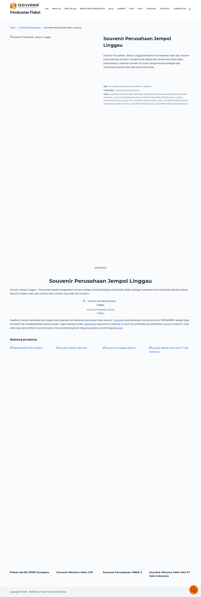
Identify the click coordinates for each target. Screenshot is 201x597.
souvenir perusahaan (143, 104)
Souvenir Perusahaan (127, 90)
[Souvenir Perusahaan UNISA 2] (124, 456)
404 (46, 9)
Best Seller (70, 9)
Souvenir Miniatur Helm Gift (74, 572)
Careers (121, 9)
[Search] (190, 9)
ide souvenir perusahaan (143, 100)
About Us (56, 9)
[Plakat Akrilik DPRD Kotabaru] (31, 456)
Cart (131, 9)
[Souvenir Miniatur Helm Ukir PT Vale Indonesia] (170, 456)
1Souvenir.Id (89, 324)
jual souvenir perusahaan (172, 100)
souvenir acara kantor (116, 104)
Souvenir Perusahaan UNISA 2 (122, 572)
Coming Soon (180, 9)
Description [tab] (100, 268)
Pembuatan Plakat (25, 12)
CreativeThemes (58, 592)
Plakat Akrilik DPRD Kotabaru (29, 572)
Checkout (151, 9)
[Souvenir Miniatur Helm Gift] (77, 456)
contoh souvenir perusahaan (158, 97)
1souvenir (118, 320)
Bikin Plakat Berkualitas (92, 9)
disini (120, 328)
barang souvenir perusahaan (151, 94)
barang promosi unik (121, 94)
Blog (111, 9)
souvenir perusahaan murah (172, 104)
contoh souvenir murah (127, 97)
